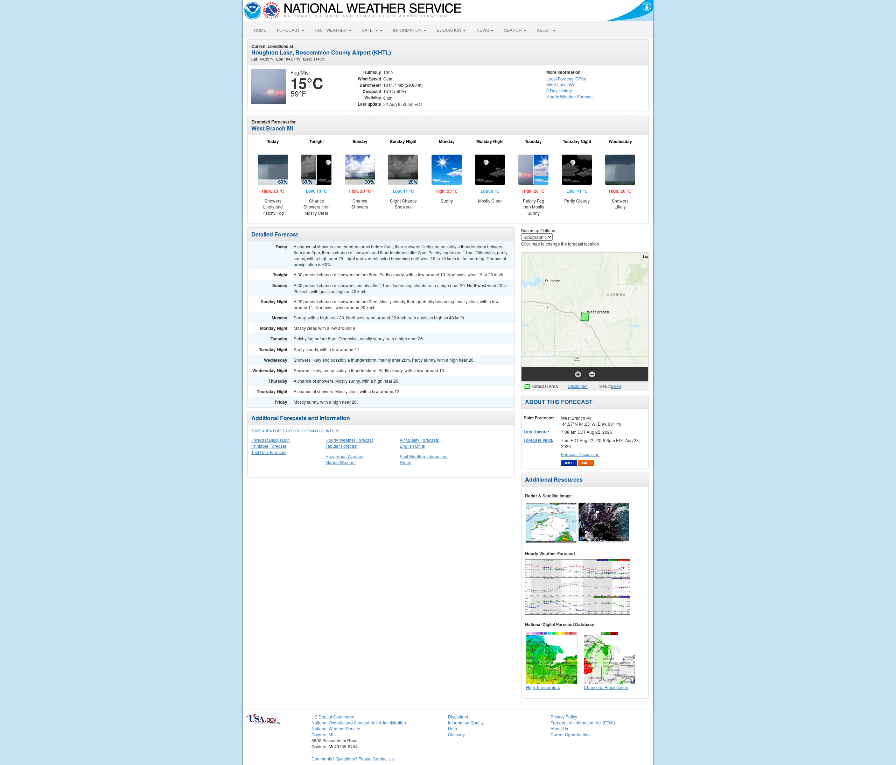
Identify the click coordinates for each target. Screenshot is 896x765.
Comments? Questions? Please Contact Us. (353, 759)
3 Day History (559, 90)
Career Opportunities (570, 734)
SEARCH (513, 30)
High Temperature (543, 687)
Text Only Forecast (268, 452)
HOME (260, 30)
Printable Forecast (268, 446)
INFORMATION (408, 30)
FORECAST (289, 30)
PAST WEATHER (331, 30)
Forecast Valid (538, 440)
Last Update (536, 431)
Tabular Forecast (341, 446)
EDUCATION (449, 30)
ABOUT (544, 30)
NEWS (483, 30)
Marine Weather (341, 462)
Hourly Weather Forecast (349, 440)
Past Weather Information (424, 456)
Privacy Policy (564, 717)
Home (405, 462)
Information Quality (466, 722)
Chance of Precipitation (606, 687)
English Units (412, 446)
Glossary (456, 734)
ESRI (616, 386)
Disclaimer (578, 386)
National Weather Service (336, 728)
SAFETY (370, 30)
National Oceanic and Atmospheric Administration (359, 722)
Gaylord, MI (322, 734)
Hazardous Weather (345, 456)
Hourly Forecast (570, 96)
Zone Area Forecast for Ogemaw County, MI (295, 430)
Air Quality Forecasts (419, 440)
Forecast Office (566, 79)
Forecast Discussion (270, 440)
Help (452, 728)
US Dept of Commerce (333, 717)
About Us (559, 728)
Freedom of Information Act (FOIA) (583, 722)
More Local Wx (560, 84)
